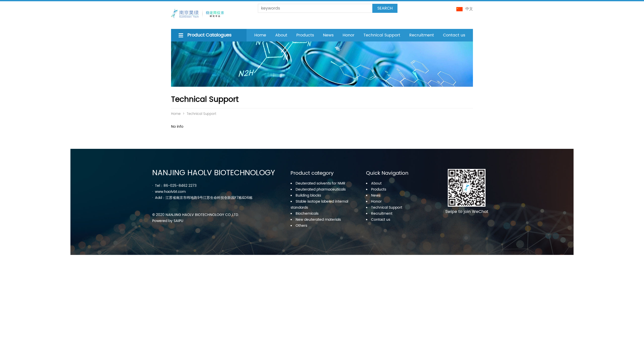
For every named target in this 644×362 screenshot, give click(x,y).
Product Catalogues (209, 35)
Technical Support (382, 35)
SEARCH (385, 8)
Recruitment (421, 35)
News (328, 35)
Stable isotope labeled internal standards (319, 204)
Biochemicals (307, 213)
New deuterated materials (318, 219)
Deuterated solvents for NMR (320, 183)
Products (305, 35)
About (281, 35)
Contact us (454, 35)
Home (260, 35)
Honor (348, 35)
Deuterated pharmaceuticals (321, 189)
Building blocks (308, 195)
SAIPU (178, 221)
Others (301, 226)
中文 (469, 9)
